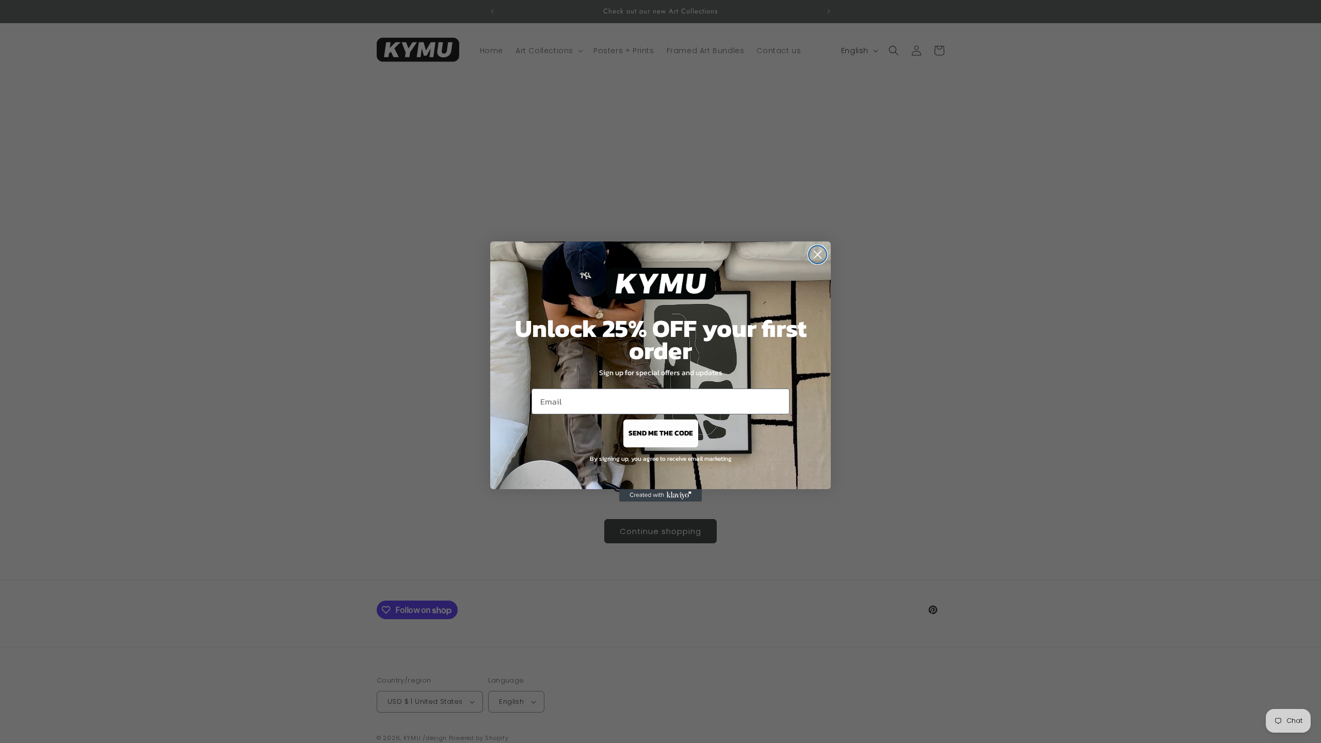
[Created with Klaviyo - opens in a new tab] (660, 495)
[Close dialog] (818, 255)
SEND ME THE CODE (661, 433)
